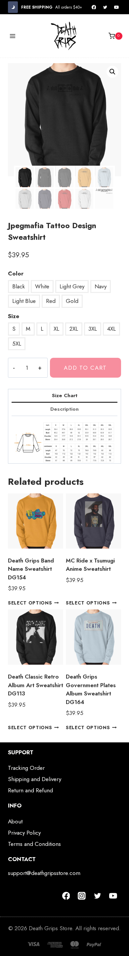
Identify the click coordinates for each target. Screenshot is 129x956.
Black (18, 286)
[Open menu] (13, 36)
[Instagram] (82, 896)
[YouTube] (116, 7)
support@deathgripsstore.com (44, 873)
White (42, 286)
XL (56, 329)
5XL (16, 344)
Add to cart (85, 368)
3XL (92, 329)
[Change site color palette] (13, 7)
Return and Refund (30, 790)
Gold (72, 301)
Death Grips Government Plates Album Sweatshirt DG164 (91, 689)
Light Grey (72, 286)
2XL (73, 329)
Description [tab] (64, 409)
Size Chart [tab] (64, 395)
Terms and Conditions (34, 844)
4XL (111, 329)
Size (13, 316)
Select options (30, 603)
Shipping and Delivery (34, 779)
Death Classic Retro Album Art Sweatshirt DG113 (35, 685)
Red (51, 301)
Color (15, 273)
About (15, 821)
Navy (101, 286)
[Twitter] (105, 7)
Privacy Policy (24, 833)
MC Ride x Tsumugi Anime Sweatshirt (90, 565)
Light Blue (24, 301)
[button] (112, 72)
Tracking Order (26, 768)
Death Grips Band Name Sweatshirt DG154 (31, 569)
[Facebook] (94, 7)
